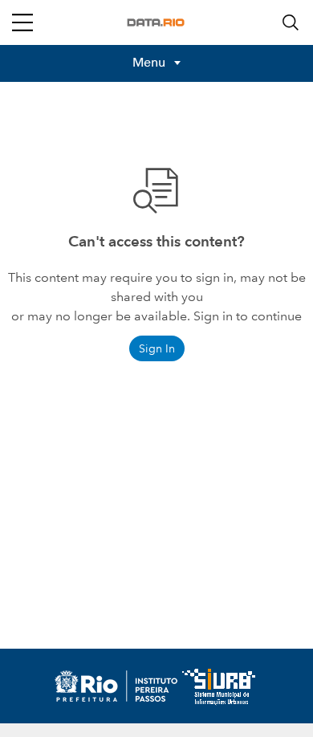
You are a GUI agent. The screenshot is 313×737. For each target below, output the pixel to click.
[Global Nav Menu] (22, 22)
